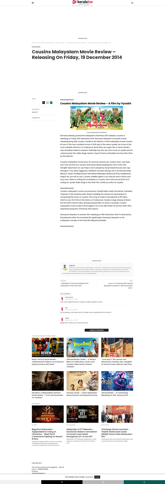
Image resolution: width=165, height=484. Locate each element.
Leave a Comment (97, 330)
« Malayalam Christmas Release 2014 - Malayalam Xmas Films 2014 (75, 284)
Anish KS (72, 266)
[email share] (47, 102)
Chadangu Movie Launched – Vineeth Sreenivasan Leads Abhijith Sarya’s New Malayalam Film (116, 433)
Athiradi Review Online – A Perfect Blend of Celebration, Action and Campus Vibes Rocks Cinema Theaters (81, 363)
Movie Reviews (60, 42)
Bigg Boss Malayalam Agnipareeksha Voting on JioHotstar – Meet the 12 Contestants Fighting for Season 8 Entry (47, 434)
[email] (103, 482)
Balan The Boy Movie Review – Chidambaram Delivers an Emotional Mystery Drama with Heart (47, 361)
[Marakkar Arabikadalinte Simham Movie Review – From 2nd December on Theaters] (48, 381)
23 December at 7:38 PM (71, 320)
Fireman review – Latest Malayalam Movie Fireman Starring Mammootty (82, 394)
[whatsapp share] (51, 102)
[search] (132, 3)
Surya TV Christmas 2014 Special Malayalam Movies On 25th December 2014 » (118, 285)
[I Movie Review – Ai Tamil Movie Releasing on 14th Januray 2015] (117, 381)
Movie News (105, 425)
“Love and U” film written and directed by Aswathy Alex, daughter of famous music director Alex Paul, (116, 361)
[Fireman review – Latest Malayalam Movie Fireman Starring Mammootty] (82, 381)
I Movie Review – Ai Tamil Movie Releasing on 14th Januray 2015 (114, 394)
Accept (97, 477)
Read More (90, 477)
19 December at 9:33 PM (71, 309)
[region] (82, 22)
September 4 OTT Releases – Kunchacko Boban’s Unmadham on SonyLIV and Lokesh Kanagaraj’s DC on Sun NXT (82, 433)
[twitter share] (43, 102)
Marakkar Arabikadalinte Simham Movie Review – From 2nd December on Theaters (47, 395)
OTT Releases (71, 425)
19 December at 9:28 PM (71, 299)
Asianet (34, 425)
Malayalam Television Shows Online (43, 42)
